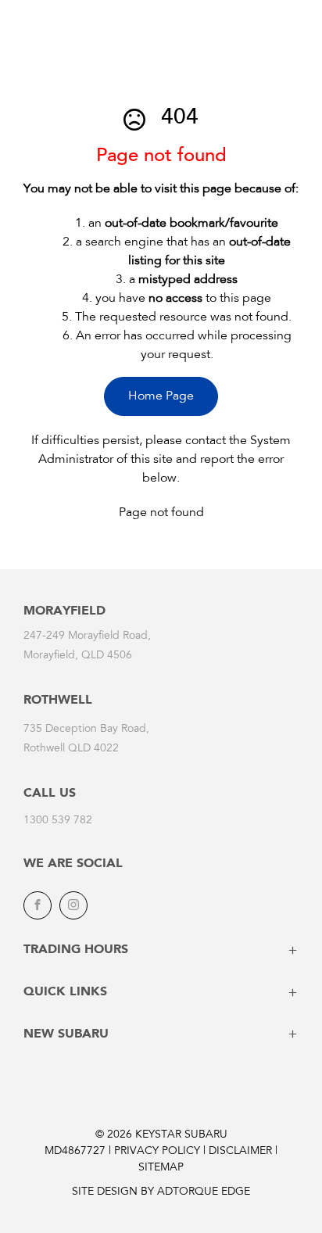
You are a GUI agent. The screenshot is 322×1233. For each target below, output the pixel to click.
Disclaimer (240, 1151)
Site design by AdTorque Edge (161, 1192)
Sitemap (161, 1168)
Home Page (161, 396)
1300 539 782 (57, 820)
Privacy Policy (157, 1151)
